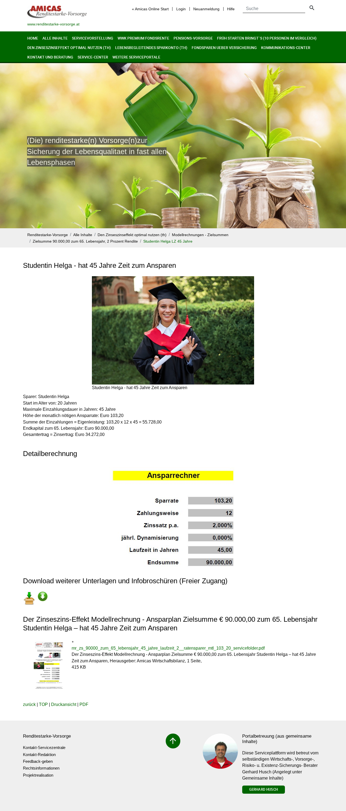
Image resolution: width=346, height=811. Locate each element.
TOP (43, 704)
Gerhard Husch (263, 789)
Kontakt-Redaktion (39, 754)
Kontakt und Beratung (50, 57)
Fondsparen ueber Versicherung (224, 47)
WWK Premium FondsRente (143, 38)
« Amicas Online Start (150, 9)
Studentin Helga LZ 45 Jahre (167, 241)
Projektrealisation (38, 775)
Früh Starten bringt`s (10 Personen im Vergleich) (267, 38)
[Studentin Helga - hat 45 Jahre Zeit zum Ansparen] (173, 330)
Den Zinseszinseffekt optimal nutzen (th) (69, 47)
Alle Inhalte (55, 38)
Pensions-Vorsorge (193, 38)
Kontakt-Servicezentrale (44, 747)
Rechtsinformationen (41, 768)
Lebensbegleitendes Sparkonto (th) (151, 47)
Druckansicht (63, 704)
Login (181, 9)
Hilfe (231, 9)
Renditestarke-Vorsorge (47, 235)
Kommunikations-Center (285, 47)
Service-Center (93, 57)
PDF (83, 704)
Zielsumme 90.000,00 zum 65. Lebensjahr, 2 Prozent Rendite (85, 241)
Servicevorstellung (92, 38)
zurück (29, 704)
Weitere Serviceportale (136, 57)
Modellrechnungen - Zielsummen (200, 235)
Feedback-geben (38, 761)
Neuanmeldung (206, 9)
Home (32, 38)
